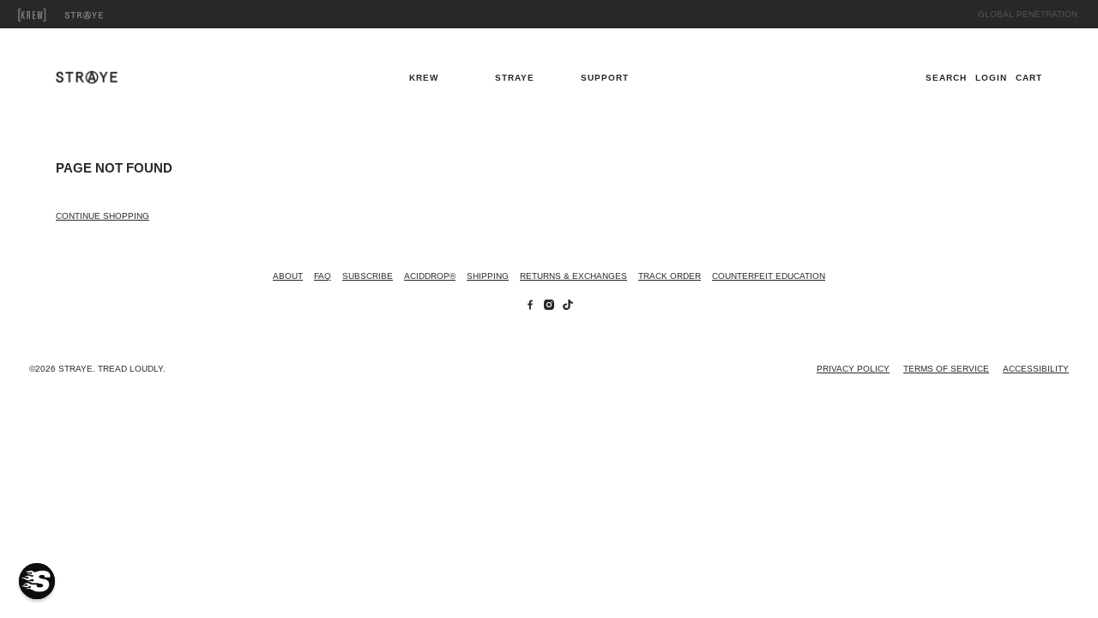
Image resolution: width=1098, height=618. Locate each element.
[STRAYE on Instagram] (549, 307)
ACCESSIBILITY (1036, 368)
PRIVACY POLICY (853, 368)
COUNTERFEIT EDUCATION (768, 276)
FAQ (322, 276)
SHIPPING (488, 276)
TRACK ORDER (669, 276)
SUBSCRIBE (367, 276)
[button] (37, 581)
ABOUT (288, 276)
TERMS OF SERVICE (946, 368)
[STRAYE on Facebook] (530, 307)
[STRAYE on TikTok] (568, 307)
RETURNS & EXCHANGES (573, 276)
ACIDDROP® (429, 276)
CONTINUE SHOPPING (102, 216)
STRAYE (103, 15)
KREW (51, 15)
